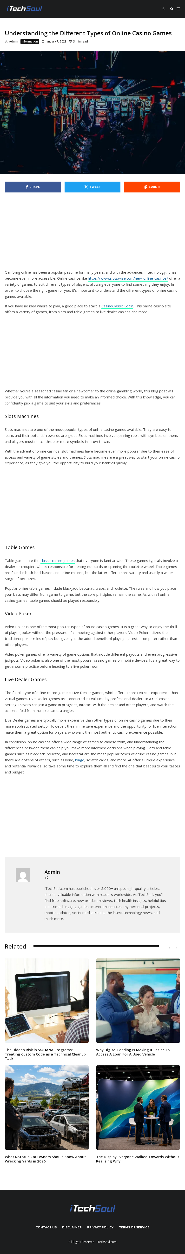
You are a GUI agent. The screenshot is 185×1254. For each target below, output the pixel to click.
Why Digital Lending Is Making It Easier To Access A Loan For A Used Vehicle (133, 1052)
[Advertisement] (92, 233)
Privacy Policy (100, 1227)
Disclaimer (72, 1227)
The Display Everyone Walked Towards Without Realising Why (137, 1159)
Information (30, 41)
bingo (79, 760)
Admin (13, 41)
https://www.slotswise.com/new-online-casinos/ (128, 278)
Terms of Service (134, 1227)
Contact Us (46, 1227)
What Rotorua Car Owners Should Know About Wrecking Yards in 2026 (45, 1159)
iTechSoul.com (107, 1242)
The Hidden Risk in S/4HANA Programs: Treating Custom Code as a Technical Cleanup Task (45, 1054)
